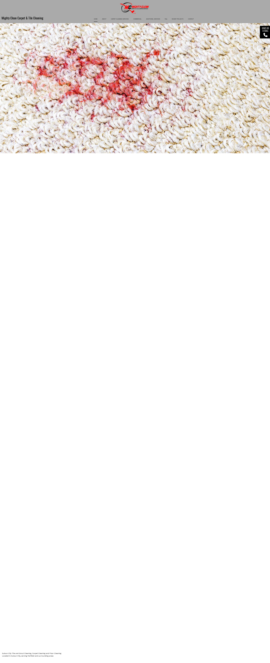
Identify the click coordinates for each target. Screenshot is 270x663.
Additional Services (153, 19)
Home (95, 19)
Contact (191, 19)
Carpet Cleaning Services (120, 19)
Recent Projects (177, 19)
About (104, 19)
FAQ (166, 19)
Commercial (137, 19)
